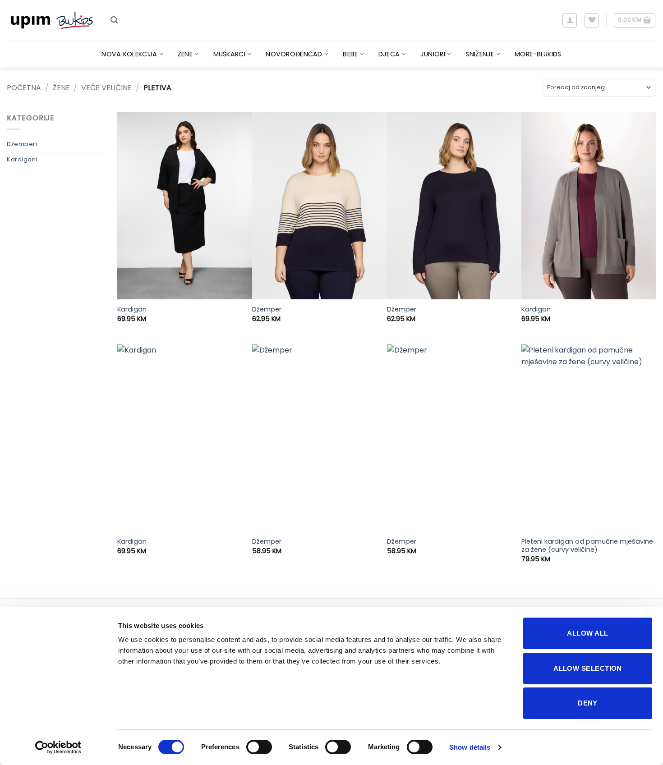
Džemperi (22, 144)
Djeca (389, 54)
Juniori (432, 54)
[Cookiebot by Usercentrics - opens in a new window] (58, 747)
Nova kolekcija (129, 54)
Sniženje (479, 54)
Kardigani (22, 159)
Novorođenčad (294, 54)
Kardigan (132, 309)
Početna (24, 87)
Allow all (587, 633)
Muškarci (229, 54)
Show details (469, 747)
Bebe (350, 54)
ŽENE (61, 87)
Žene (185, 54)
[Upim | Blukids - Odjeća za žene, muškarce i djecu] (52, 20)
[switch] (259, 747)
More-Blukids (538, 54)
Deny (588, 703)
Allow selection (587, 668)
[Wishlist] (592, 20)
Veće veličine (106, 87)
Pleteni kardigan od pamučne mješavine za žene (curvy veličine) (587, 545)
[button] (114, 20)
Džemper (266, 309)
